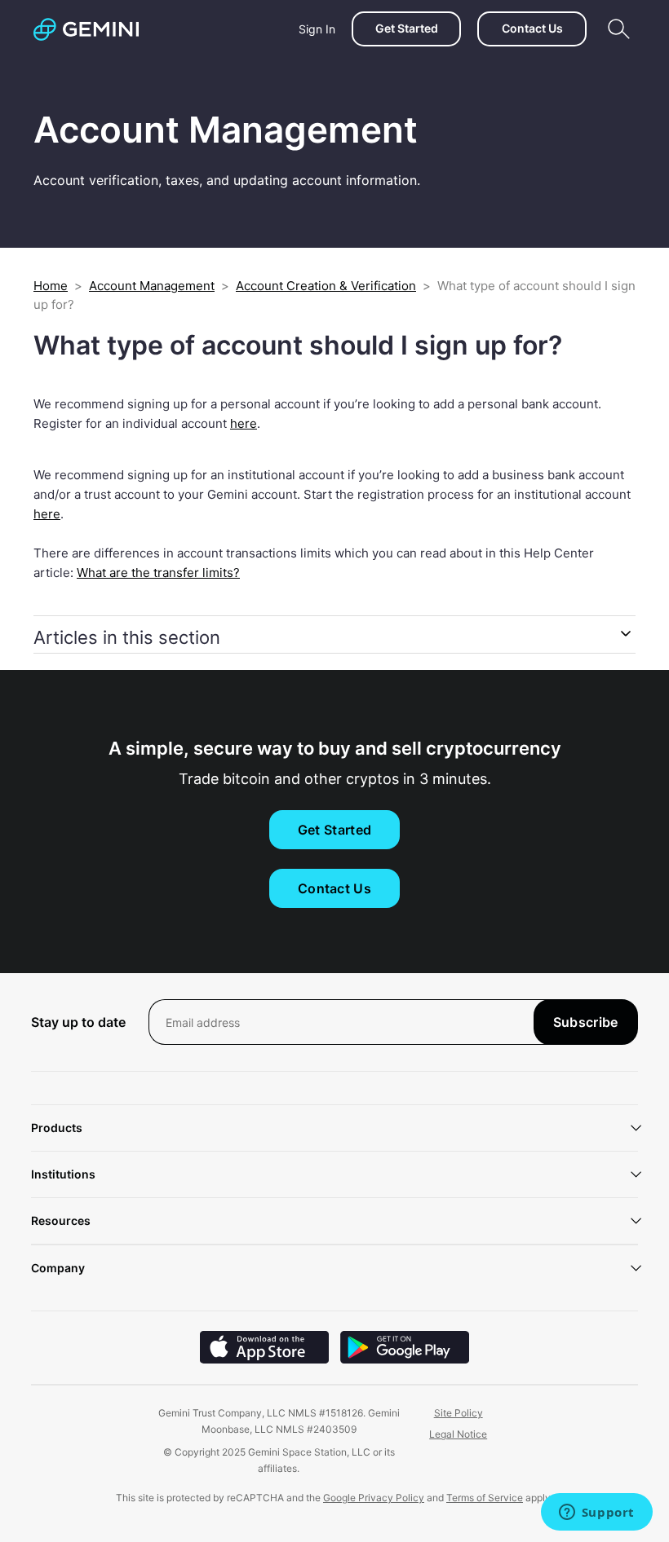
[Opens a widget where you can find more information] (596, 1513)
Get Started (406, 28)
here (46, 514)
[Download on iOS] (264, 1359)
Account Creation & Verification (326, 285)
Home (50, 285)
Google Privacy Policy (373, 1497)
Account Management (152, 285)
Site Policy (458, 1413)
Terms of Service (484, 1497)
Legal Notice (458, 1434)
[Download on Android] (404, 1359)
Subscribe (585, 1022)
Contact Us (532, 28)
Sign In (317, 29)
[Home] (86, 29)
